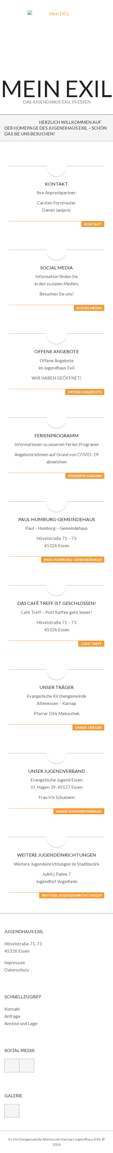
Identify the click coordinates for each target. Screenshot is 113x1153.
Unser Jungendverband (79, 811)
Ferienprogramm (56, 435)
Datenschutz (16, 969)
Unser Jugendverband (56, 771)
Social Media (56, 267)
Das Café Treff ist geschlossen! (56, 603)
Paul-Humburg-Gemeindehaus (56, 519)
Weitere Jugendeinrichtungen (56, 855)
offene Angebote (85, 392)
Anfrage (12, 1016)
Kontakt (56, 183)
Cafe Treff (91, 643)
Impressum (14, 962)
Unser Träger (56, 687)
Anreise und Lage (20, 1023)
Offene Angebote (56, 351)
